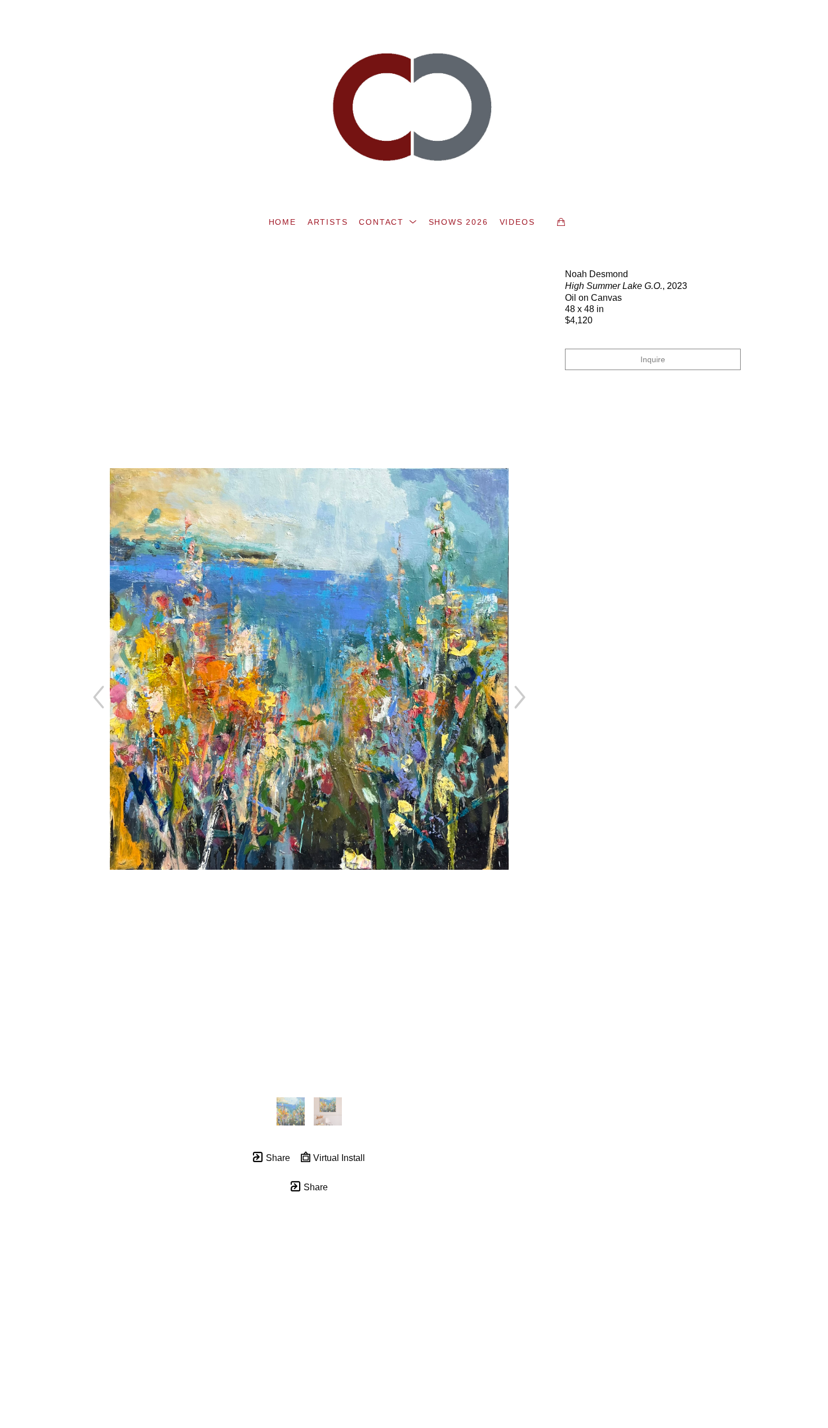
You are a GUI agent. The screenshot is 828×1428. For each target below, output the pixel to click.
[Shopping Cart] (561, 221)
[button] (388, 221)
